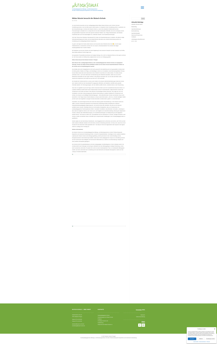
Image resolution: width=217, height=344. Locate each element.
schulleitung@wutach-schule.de (78, 325)
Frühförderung (100, 322)
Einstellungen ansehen (210, 338)
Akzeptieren (192, 338)
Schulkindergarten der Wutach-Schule (105, 317)
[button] (214, 328)
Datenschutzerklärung (202, 341)
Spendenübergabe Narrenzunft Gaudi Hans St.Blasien (136, 35)
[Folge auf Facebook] (139, 325)
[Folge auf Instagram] (143, 325)
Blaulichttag (134, 26)
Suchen (143, 18)
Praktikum (100, 319)
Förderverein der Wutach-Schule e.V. (105, 324)
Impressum (208, 341)
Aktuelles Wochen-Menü (136, 24)
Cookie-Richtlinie (196, 341)
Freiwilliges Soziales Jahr (103, 320)
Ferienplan (139, 309)
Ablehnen (201, 338)
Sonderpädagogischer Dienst (104, 315)
